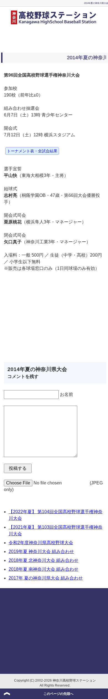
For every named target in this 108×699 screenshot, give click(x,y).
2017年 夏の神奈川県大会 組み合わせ (46, 578)
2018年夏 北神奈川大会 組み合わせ (43, 560)
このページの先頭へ (58, 694)
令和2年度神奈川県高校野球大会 (41, 542)
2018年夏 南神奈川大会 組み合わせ (43, 569)
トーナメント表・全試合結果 (32, 151)
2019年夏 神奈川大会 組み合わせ (41, 551)
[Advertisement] (54, 37)
